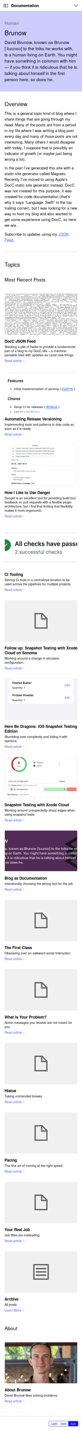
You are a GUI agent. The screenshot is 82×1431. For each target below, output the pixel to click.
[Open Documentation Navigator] (6, 5)
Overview (16, 104)
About (11, 1328)
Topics (12, 264)
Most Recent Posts (25, 279)
